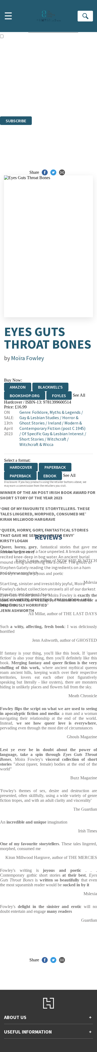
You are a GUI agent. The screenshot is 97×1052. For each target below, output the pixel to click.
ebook (49, 475)
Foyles (59, 395)
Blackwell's (50, 387)
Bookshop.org (25, 395)
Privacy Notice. (13, 99)
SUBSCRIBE (16, 120)
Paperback (55, 467)
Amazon (18, 387)
